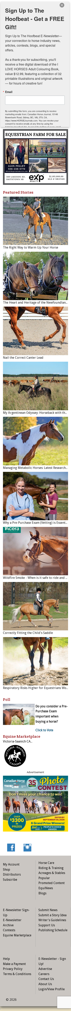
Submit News (47, 910)
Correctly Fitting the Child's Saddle (28, 633)
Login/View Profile (51, 989)
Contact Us (46, 979)
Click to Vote (44, 730)
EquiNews (45, 888)
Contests (9, 930)
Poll (6, 699)
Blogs (42, 893)
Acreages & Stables (51, 873)
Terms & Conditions (17, 974)
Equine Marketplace (17, 935)
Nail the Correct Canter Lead (23, 358)
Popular (44, 878)
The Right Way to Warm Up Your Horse (30, 247)
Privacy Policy (12, 969)
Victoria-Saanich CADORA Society (26, 741)
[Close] (62, 5)
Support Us (46, 925)
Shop (6, 869)
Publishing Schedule (52, 930)
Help (6, 959)
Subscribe (10, 879)
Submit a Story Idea (52, 915)
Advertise (45, 969)
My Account (11, 864)
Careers (43, 974)
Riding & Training (51, 868)
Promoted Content (51, 883)
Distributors (12, 874)
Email (8, 91)
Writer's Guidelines (52, 920)
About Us (45, 984)
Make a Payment (14, 964)
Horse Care (46, 863)
